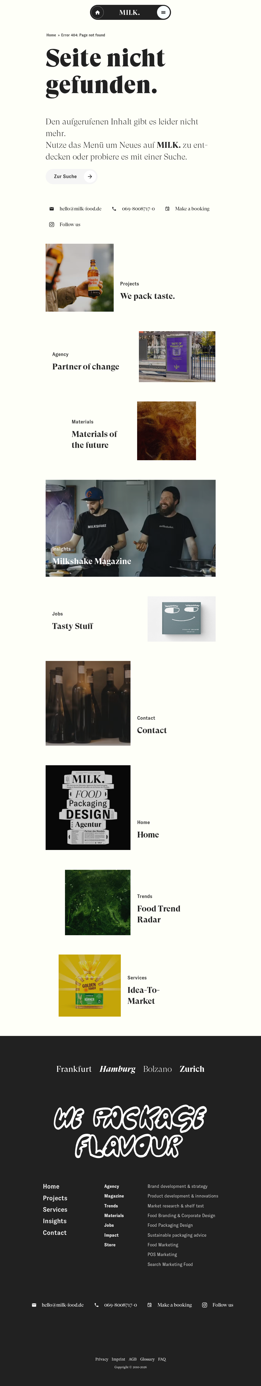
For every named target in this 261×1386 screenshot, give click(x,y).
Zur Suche (65, 176)
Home (51, 35)
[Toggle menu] (163, 12)
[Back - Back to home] (97, 12)
